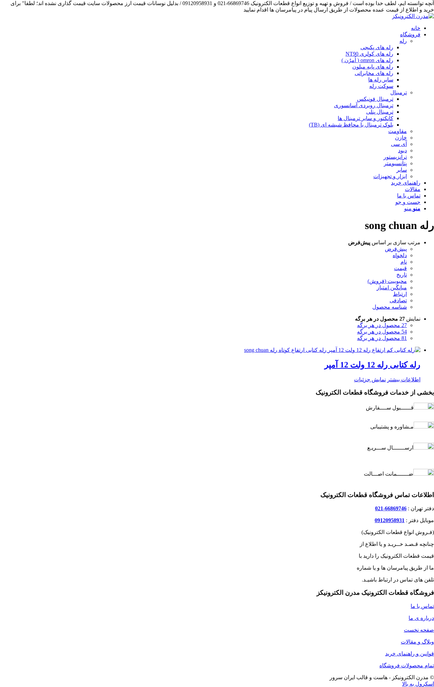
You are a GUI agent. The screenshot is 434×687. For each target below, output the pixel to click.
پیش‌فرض (396, 249)
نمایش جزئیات (370, 379)
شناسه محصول (389, 307)
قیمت (400, 268)
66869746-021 (391, 508)
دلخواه (400, 255)
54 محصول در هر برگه (382, 332)
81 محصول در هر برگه (382, 338)
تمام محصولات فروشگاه (406, 665)
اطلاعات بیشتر (403, 379)
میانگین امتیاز (392, 287)
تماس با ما (422, 606)
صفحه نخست (419, 630)
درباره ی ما (421, 618)
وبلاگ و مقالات (417, 642)
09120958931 (390, 520)
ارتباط (400, 294)
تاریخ (401, 275)
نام (403, 262)
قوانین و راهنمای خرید (409, 653)
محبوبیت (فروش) (387, 281)
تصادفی (398, 300)
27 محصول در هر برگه (382, 325)
